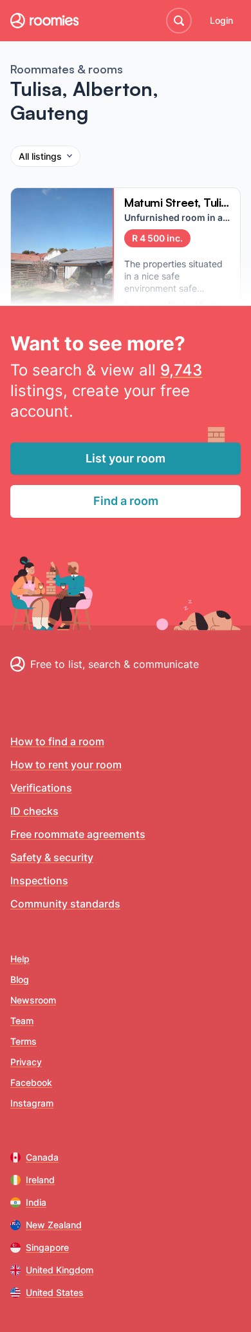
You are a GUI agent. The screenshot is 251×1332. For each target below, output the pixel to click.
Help (20, 958)
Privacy (26, 1061)
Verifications (41, 787)
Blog (19, 979)
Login (221, 20)
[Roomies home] (44, 20)
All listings (40, 156)
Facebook (31, 1082)
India (36, 1202)
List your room (125, 458)
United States (55, 1292)
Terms (23, 1041)
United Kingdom (59, 1269)
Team (21, 1020)
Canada (42, 1157)
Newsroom (33, 999)
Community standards (65, 903)
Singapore (47, 1247)
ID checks (34, 810)
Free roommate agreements (77, 834)
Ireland (40, 1179)
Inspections (39, 880)
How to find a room (57, 741)
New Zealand (54, 1224)
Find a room (125, 501)
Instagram (31, 1103)
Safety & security (51, 857)
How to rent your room (66, 764)
